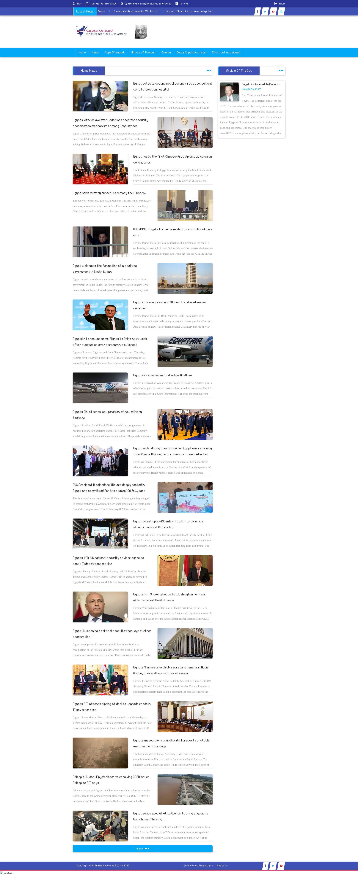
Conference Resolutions (198, 865)
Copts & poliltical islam (191, 52)
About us (222, 865)
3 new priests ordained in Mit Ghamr (151, 11)
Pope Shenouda (115, 52)
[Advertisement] (340, 118)
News (95, 52)
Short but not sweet (226, 52)
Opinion (166, 52)
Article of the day (143, 52)
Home (82, 52)
